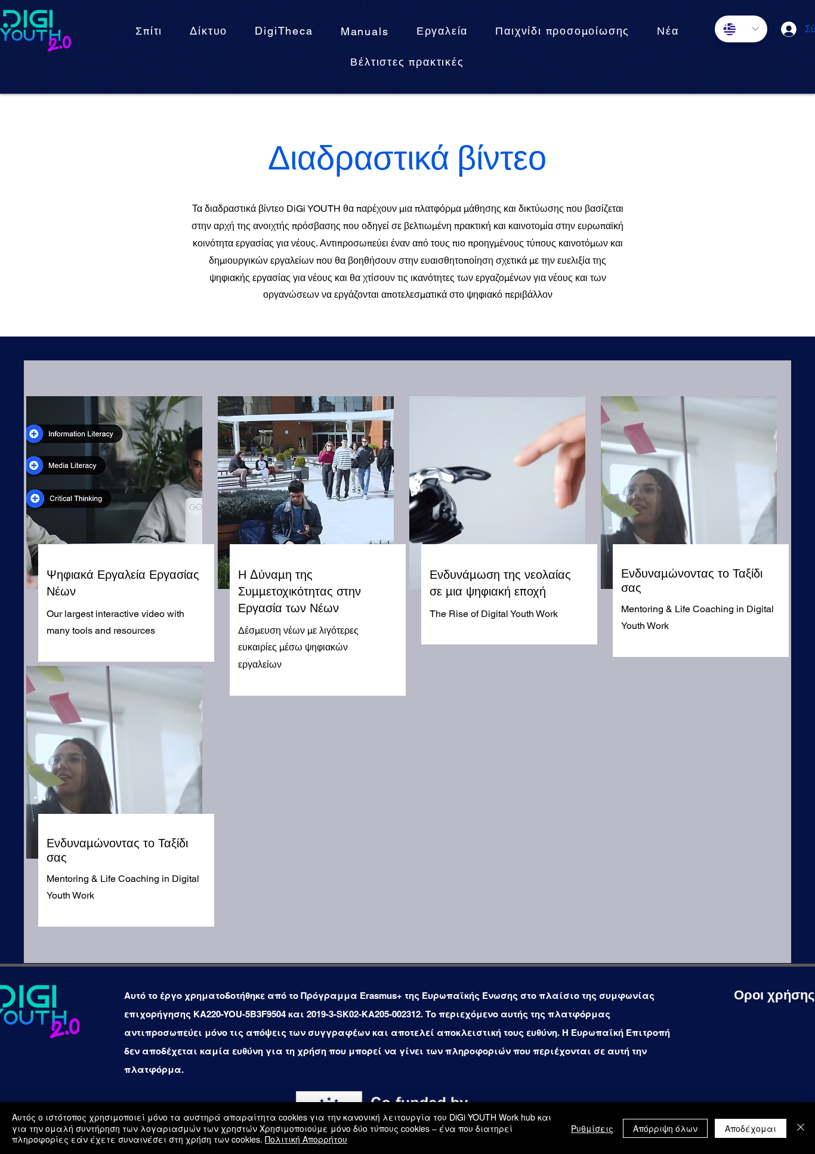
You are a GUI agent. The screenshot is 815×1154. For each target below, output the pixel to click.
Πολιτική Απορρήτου (306, 1139)
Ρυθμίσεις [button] (592, 1128)
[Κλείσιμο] (801, 1128)
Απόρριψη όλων (665, 1128)
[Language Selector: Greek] (741, 29)
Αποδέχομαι (750, 1128)
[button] (364, 31)
